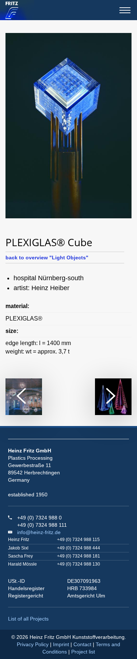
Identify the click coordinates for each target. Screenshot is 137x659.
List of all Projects (28, 619)
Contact (82, 644)
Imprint (61, 644)
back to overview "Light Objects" (46, 257)
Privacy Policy (33, 644)
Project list (83, 652)
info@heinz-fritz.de (39, 532)
